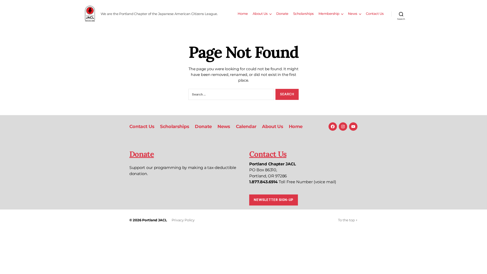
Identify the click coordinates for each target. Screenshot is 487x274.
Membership (328, 14)
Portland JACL (154, 220)
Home (243, 14)
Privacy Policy (183, 220)
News (352, 14)
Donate (282, 14)
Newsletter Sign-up (273, 200)
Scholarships (303, 14)
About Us (260, 14)
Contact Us (375, 14)
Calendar (246, 126)
